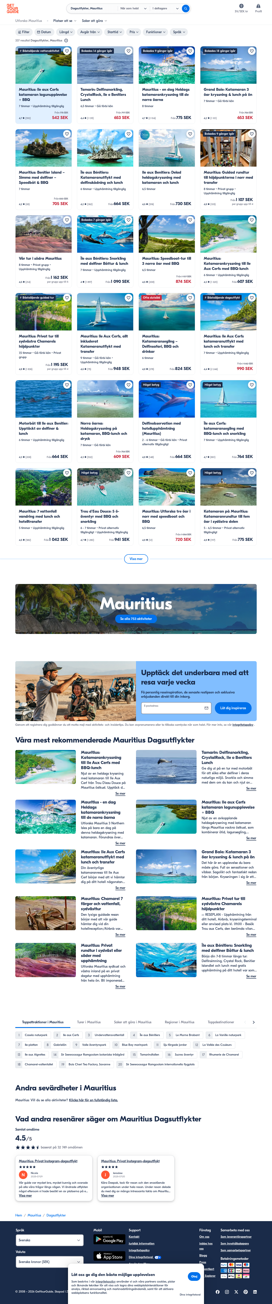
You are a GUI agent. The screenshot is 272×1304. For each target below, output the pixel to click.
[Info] (66, 40)
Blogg (203, 1255)
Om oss (204, 1237)
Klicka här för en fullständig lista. (93, 1100)
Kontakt (134, 1237)
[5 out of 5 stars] (54, 1167)
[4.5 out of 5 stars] (28, 1147)
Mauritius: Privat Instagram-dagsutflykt (48, 1161)
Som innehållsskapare (235, 1243)
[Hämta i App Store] (109, 1257)
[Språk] (241, 6)
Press (202, 1262)
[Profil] (258, 6)
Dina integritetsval (141, 1257)
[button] (43, 85)
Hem (18, 1215)
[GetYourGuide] (13, 8)
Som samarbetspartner (236, 1250)
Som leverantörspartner (236, 1237)
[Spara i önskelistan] (67, 51)
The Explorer (207, 1276)
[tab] (42, 1022)
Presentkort (206, 1269)
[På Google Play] (109, 1240)
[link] (43, 85)
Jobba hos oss (205, 1246)
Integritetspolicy (242, 725)
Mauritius (34, 1215)
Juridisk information (141, 1243)
